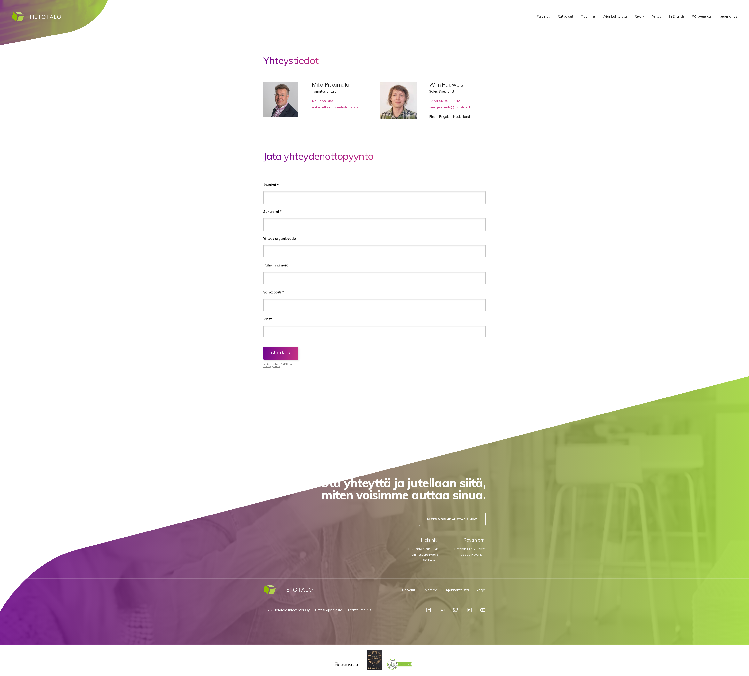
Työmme (588, 16)
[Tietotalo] (36, 21)
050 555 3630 (323, 100)
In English (676, 16)
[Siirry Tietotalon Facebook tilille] (428, 612)
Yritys (656, 16)
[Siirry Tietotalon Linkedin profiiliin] (469, 612)
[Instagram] (442, 612)
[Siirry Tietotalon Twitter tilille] (456, 612)
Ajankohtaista (615, 16)
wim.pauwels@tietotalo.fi (450, 107)
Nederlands (728, 16)
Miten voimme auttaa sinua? (452, 519)
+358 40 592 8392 (444, 100)
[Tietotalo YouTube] (483, 612)
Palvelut (543, 16)
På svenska (701, 16)
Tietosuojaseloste (328, 610)
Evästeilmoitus (359, 610)
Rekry (639, 16)
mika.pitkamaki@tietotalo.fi (335, 107)
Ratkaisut (565, 16)
